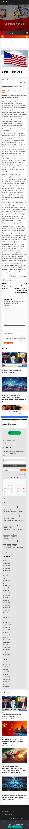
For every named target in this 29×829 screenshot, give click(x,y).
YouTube (14, 416)
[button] (14, 411)
